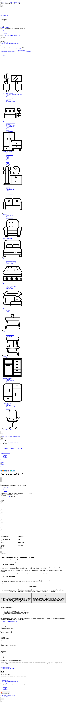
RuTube (4, 32)
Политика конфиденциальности (9, 695)
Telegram (5, 30)
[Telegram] (14, 470)
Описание (5, 487)
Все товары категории (5, 667)
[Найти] (2, 6)
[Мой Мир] (5, 470)
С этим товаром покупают (9, 622)
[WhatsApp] (10, 470)
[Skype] (12, 470)
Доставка (5, 491)
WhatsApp (5, 33)
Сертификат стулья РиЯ (6, 497)
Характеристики (6, 488)
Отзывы (5, 489)
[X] (6, 470)
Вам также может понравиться (10, 621)
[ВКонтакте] (1, 470)
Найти (2, 699)
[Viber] (8, 470)
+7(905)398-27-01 (4, 15)
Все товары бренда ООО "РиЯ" (7, 668)
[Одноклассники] (3, 470)
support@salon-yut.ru (5, 27)
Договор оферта (4, 696)
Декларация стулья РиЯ (6, 496)
